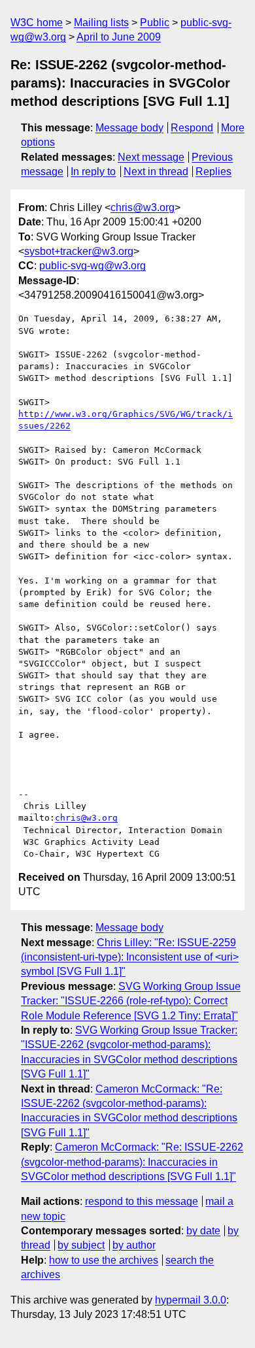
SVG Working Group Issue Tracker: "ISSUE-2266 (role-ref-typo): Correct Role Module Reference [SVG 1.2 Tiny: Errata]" (131, 1001)
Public (154, 22)
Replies (213, 171)
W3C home (36, 22)
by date (203, 1230)
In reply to (93, 171)
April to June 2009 (118, 36)
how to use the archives (103, 1260)
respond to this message (141, 1201)
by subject (81, 1245)
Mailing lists (101, 22)
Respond (192, 127)
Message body (129, 127)
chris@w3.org (142, 207)
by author (134, 1245)
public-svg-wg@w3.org (92, 265)
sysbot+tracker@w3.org (78, 251)
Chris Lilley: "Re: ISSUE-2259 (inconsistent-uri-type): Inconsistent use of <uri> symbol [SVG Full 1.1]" (130, 957)
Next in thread (156, 171)
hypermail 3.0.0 (190, 1300)
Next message (151, 157)
